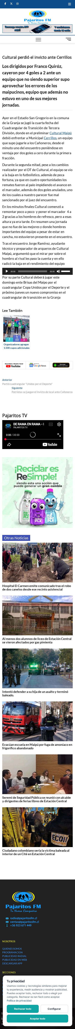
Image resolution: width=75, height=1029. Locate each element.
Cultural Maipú (61, 133)
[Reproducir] (7, 271)
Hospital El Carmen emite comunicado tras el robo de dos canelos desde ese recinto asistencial (36, 587)
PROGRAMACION (12, 952)
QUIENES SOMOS (12, 948)
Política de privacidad (19, 1000)
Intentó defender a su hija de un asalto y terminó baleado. (35, 693)
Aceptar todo (37, 1018)
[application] (37, 271)
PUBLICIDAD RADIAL (14, 956)
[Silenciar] (58, 271)
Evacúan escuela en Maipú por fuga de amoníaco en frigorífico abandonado (37, 746)
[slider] (66, 271)
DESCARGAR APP (12, 963)
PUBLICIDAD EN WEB (14, 959)
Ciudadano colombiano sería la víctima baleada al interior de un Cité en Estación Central (35, 852)
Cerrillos (50, 138)
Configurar (54, 1008)
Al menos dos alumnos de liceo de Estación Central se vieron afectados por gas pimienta (37, 640)
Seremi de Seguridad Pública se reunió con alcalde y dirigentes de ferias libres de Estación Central (36, 799)
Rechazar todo (22, 1008)
